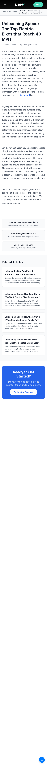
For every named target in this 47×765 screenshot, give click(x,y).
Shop (38, 4)
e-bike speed (23, 95)
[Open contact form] (42, 760)
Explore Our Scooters (23, 392)
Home (4, 12)
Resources (13, 12)
